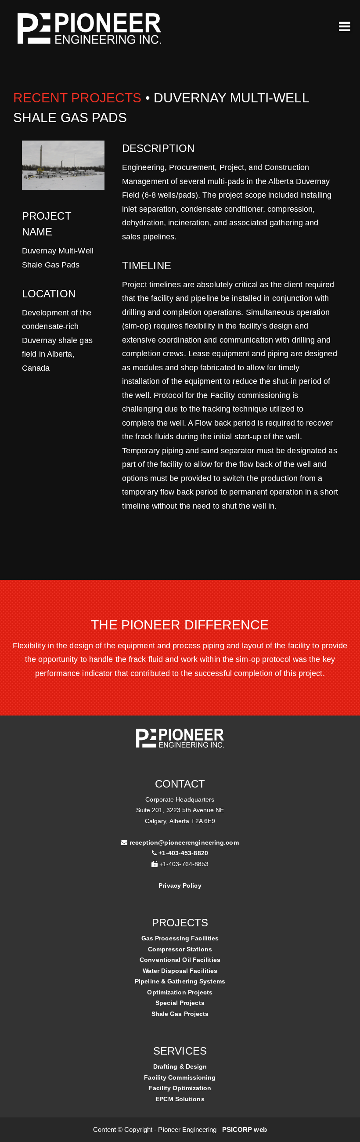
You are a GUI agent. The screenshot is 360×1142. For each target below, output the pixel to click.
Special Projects (180, 1002)
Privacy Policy (179, 885)
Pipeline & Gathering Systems (180, 981)
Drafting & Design (180, 1066)
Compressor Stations (180, 949)
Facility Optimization (179, 1087)
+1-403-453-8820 (183, 852)
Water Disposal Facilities (180, 970)
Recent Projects (77, 97)
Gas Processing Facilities (180, 938)
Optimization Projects (179, 992)
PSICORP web (244, 1129)
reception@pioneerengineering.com (184, 842)
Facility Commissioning (180, 1077)
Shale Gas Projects (180, 1013)
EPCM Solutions (179, 1098)
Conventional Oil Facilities (180, 959)
